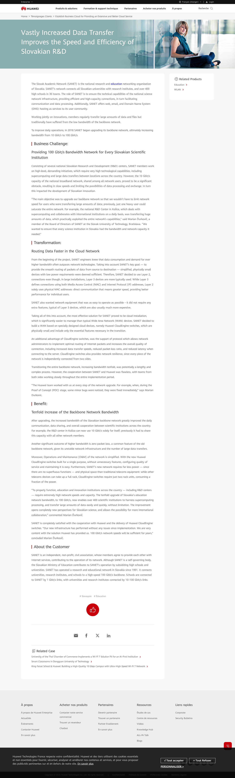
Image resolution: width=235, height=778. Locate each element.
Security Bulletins (183, 718)
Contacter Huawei (30, 729)
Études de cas (143, 712)
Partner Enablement (108, 724)
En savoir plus (28, 735)
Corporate (180, 712)
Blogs (139, 740)
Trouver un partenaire (109, 718)
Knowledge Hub (145, 729)
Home (24, 16)
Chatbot (64, 728)
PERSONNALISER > (172, 766)
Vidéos (140, 724)
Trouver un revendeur (70, 722)
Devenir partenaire (107, 712)
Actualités (26, 718)
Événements (27, 724)
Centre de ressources (147, 718)
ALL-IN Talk (143, 735)
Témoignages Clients (41, 16)
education (116, 83)
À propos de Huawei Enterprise (36, 712)
